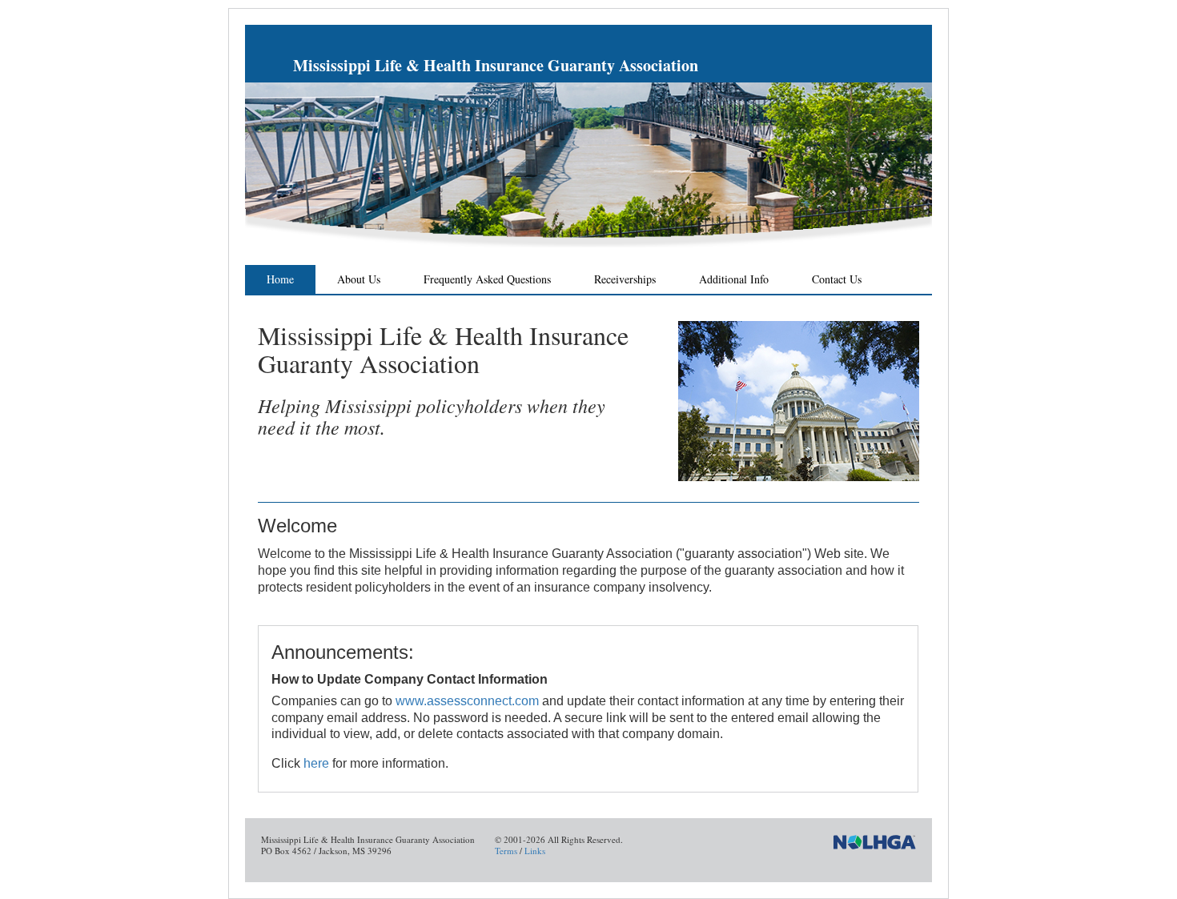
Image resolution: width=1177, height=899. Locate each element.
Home (280, 279)
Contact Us (837, 279)
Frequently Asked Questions (487, 279)
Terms (506, 851)
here (316, 763)
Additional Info (734, 279)
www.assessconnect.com (467, 701)
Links (534, 851)
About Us (358, 279)
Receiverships (625, 279)
